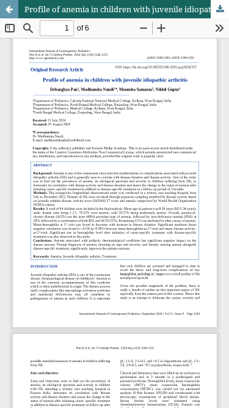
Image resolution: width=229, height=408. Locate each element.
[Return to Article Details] (9, 9)
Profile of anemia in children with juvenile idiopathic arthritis (126, 9)
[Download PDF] (220, 9)
